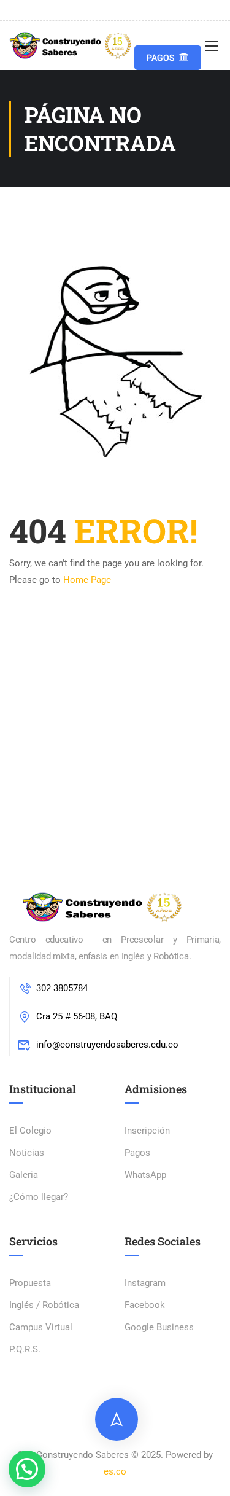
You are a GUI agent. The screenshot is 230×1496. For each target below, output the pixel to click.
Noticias (26, 1152)
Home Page (87, 579)
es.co (115, 1471)
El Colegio (30, 1130)
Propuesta (30, 1282)
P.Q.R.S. (24, 1349)
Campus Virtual (40, 1327)
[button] (27, 1469)
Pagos (160, 58)
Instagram (145, 1282)
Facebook (145, 1305)
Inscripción (147, 1130)
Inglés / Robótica (44, 1305)
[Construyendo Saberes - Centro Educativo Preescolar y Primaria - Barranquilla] (71, 45)
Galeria (23, 1174)
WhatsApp (145, 1174)
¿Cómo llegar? (38, 1196)
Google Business (159, 1327)
